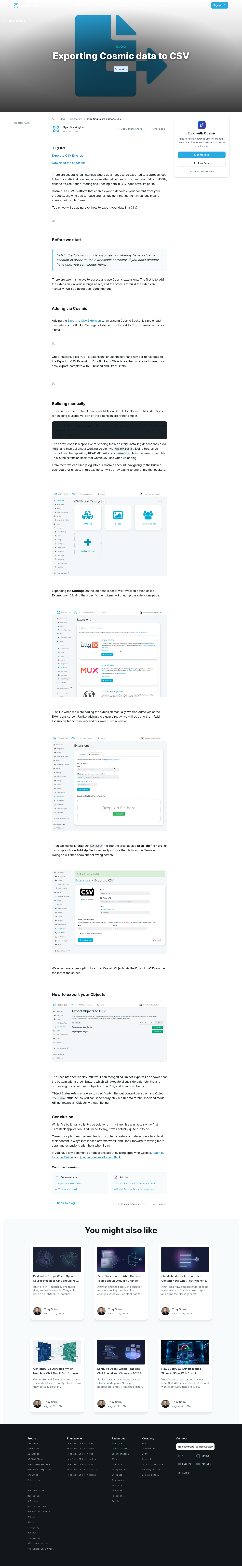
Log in (203, 5)
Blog (62, 119)
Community (76, 119)
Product (80, 5)
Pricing (162, 5)
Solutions (100, 5)
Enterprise (145, 5)
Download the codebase (68, 163)
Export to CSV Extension (68, 155)
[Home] (53, 119)
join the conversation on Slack (100, 1157)
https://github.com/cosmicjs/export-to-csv (110, 425)
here (101, 264)
